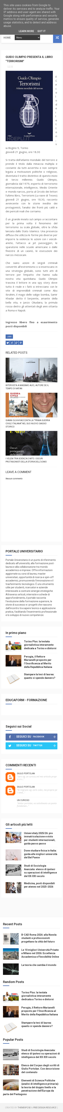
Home (7, 37)
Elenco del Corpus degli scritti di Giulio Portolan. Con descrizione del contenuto (40, 1069)
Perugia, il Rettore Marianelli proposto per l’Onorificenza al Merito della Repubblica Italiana (39, 1011)
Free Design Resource (44, 1107)
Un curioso (23, 800)
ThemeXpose (24, 1107)
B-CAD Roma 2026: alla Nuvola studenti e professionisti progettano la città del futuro (39, 938)
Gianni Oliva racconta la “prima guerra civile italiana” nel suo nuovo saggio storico (28, 423)
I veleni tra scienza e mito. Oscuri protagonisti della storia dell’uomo (26, 460)
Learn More (26, 31)
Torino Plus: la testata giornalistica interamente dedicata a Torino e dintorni (40, 645)
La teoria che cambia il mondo (38, 965)
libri (9, 337)
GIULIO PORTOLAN (26, 773)
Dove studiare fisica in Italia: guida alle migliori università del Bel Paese (40, 854)
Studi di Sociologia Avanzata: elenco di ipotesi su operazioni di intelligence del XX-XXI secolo (40, 1053)
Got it (41, 31)
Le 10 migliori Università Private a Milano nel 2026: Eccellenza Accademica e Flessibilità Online (40, 953)
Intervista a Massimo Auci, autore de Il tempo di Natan (27, 387)
